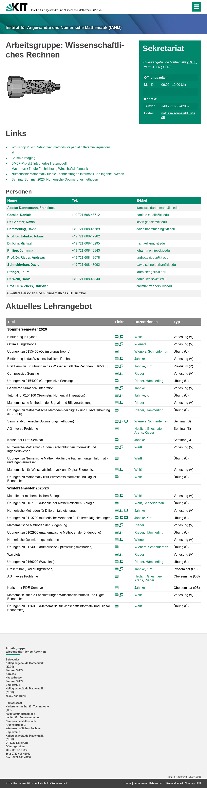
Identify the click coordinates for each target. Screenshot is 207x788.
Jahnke (139, 359)
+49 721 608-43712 (86, 215)
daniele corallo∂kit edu (152, 215)
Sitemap (190, 783)
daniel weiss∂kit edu (151, 279)
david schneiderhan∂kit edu (156, 264)
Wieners (140, 344)
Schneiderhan (158, 351)
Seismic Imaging (23, 158)
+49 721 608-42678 (86, 257)
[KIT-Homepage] (16, 6)
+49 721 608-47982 (86, 236)
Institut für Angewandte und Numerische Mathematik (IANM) (66, 10)
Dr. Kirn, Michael (19, 243)
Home (128, 783)
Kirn (149, 366)
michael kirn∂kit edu (150, 243)
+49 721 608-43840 (86, 279)
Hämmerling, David (21, 229)
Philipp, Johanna (20, 250)
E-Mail (141, 200)
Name (12, 200)
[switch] (179, 7)
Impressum (140, 783)
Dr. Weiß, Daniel (19, 279)
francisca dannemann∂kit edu (157, 207)
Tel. (75, 200)
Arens (138, 432)
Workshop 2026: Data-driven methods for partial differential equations (61, 147)
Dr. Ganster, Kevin (21, 222)
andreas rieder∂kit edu (152, 257)
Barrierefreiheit (174, 783)
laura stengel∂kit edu (151, 272)
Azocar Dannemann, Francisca (31, 207)
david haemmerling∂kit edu (155, 229)
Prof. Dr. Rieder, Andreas (26, 257)
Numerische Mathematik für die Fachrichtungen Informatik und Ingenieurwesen (68, 174)
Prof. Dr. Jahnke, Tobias (25, 236)
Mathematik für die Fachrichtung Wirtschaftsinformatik (50, 168)
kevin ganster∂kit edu (151, 222)
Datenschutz (156, 783)
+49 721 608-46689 (86, 229)
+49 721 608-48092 (86, 264)
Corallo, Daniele (19, 215)
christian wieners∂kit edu (154, 286)
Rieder (139, 373)
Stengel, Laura (18, 272)
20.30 (192, 62)
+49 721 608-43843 (86, 250)
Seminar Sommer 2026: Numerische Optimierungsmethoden (55, 179)
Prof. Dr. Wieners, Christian (28, 286)
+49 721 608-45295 (86, 243)
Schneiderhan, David (23, 264)
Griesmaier (155, 428)
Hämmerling (154, 381)
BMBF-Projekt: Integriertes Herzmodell (39, 163)
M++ (15, 152)
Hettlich (139, 428)
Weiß (138, 337)
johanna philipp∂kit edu (153, 250)
